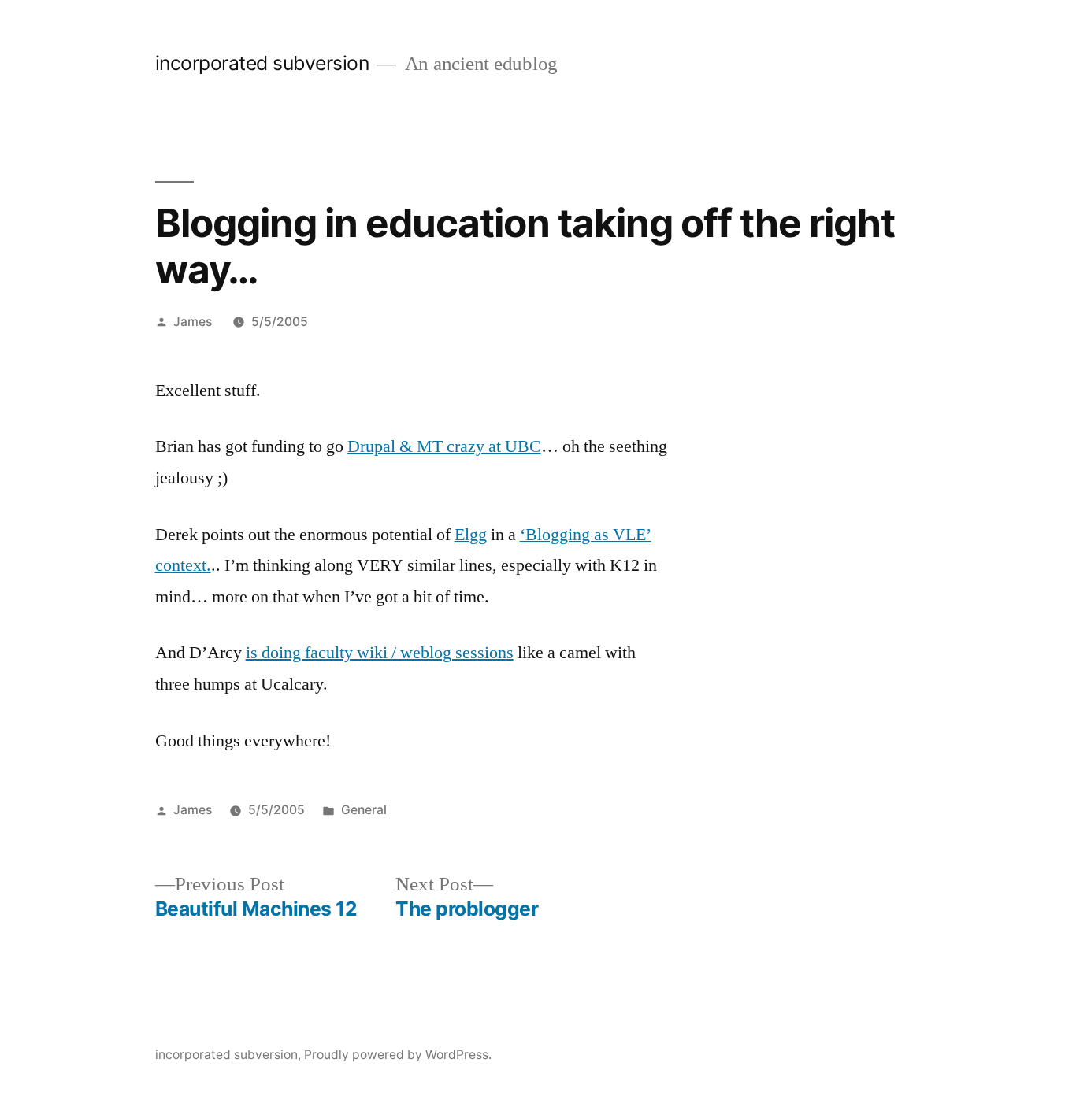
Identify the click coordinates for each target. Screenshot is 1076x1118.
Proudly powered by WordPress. (398, 1054)
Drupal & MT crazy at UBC (444, 446)
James (192, 321)
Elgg (471, 535)
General (364, 809)
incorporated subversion (262, 63)
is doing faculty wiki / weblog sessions (380, 653)
